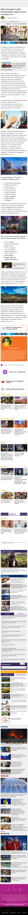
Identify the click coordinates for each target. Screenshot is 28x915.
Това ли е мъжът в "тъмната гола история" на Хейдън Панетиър (19, 706)
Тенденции (8, 23)
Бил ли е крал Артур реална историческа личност (13, 659)
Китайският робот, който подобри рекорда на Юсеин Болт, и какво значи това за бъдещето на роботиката (14, 795)
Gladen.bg (3, 910)
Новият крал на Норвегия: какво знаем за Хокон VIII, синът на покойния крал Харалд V (13, 627)
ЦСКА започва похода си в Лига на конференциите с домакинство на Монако (13, 852)
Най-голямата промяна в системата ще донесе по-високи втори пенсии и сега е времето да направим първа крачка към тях (7, 456)
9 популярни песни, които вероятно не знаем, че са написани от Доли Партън (7, 431)
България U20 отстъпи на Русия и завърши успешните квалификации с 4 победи (19, 864)
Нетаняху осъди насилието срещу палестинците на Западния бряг (16, 764)
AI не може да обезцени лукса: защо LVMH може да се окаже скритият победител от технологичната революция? (18, 580)
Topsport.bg (20, 907)
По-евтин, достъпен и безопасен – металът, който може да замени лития (19, 591)
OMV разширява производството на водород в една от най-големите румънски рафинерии (18, 811)
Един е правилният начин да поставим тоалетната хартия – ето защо (13, 640)
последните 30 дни (20, 674)
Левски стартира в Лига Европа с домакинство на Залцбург (19, 857)
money (5, 576)
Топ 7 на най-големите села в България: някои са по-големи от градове (19, 678)
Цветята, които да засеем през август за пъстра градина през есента (18, 690)
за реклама (12, 912)
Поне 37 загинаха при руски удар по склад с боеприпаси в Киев (7, 478)
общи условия (5, 912)
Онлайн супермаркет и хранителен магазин (16, 719)
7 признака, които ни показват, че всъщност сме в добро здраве (18, 701)
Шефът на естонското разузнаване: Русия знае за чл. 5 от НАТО (18, 756)
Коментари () (23, 23)
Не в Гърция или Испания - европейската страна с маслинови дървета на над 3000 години (13, 635)
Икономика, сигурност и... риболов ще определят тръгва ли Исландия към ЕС (19, 597)
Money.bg (8, 907)
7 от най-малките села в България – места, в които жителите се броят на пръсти (18, 684)
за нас (18, 912)
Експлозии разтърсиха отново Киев (11, 745)
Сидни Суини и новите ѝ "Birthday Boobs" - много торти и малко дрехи (7, 531)
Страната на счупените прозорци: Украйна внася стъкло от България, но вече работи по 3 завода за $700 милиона (19, 586)
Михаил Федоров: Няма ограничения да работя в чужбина (19, 749)
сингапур (10, 365)
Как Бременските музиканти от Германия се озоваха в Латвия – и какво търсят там (20, 431)
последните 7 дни (7, 674)
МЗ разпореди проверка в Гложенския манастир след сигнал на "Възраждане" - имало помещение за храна (20, 480)
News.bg (2, 907)
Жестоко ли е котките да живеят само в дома (18, 712)
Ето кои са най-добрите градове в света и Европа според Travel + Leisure (20, 407)
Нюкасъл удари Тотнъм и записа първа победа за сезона (19, 871)
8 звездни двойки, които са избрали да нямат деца (17, 695)
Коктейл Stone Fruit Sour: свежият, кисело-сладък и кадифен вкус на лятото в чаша (13, 655)
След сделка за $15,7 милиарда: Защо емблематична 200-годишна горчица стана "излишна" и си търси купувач (13, 803)
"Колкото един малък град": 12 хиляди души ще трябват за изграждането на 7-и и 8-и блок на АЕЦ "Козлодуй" (18, 603)
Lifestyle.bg (14, 907)
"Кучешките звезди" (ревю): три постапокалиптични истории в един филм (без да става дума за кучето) (14, 570)
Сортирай (11, 514)
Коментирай (24, 514)
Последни (7, 613)
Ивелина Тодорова (14, 348)
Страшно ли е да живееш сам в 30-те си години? (20, 502)
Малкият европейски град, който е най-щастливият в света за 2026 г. (7, 407)
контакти (24, 912)
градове (5, 365)
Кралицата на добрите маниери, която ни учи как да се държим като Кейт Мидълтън (20, 531)
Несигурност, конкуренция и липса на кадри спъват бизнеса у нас (19, 819)
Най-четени (20, 613)
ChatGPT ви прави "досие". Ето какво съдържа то (19, 454)
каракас (17, 365)
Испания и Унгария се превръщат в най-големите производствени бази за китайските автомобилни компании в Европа (14, 828)
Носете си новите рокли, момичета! (5, 501)
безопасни (21, 365)
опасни (13, 365)
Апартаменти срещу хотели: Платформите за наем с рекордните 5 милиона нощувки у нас (19, 608)
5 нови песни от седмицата (8, 644)
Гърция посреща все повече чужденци (10, 631)
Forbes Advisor (18, 100)
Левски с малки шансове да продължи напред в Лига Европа (18, 879)
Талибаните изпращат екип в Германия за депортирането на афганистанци (18, 771)
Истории (2, 573)
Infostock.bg (9, 910)
